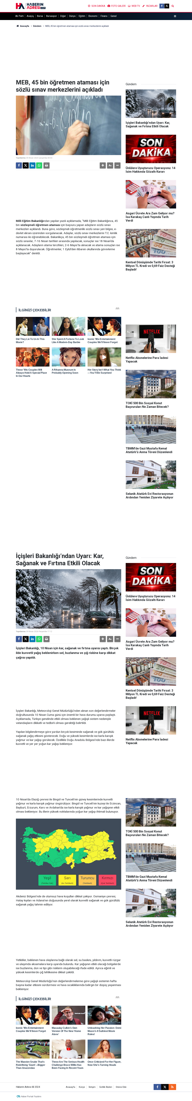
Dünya (72, 16)
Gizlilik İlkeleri (105, 1087)
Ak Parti (19, 16)
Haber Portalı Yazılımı (31, 1096)
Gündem (37, 26)
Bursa (40, 16)
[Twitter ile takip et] (166, 6)
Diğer (63, 16)
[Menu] (175, 16)
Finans (103, 16)
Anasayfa (24, 26)
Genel (114, 16)
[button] (103, 165)
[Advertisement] (96, 53)
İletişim (92, 1087)
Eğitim (82, 16)
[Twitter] (26, 165)
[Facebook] (19, 165)
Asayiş (30, 16)
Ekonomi (92, 16)
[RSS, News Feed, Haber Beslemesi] (172, 1087)
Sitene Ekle (121, 1087)
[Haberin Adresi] (31, 5)
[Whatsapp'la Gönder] (39, 165)
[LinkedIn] (32, 165)
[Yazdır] (47, 165)
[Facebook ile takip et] (161, 6)
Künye (82, 1087)
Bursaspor (51, 16)
